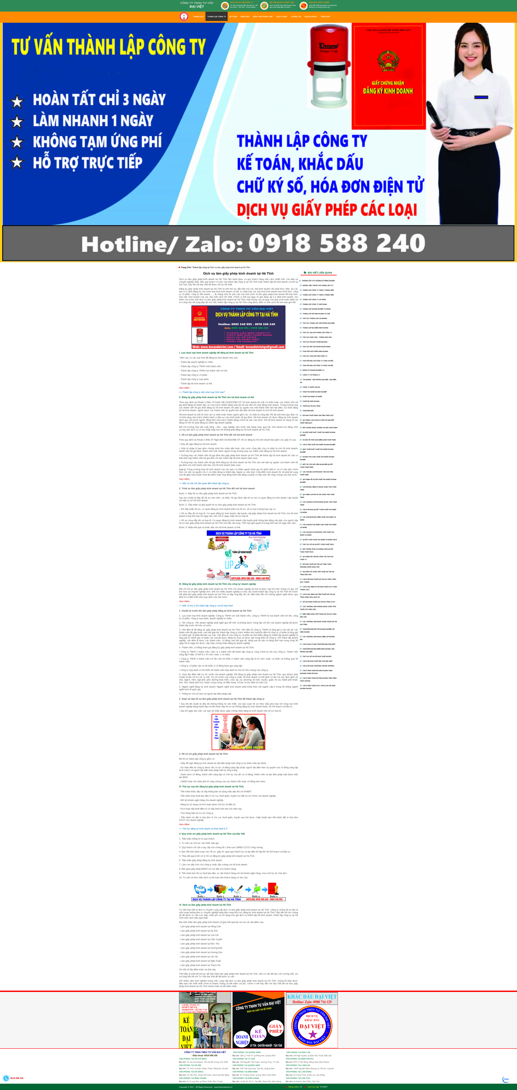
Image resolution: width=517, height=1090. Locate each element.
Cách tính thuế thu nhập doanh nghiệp (319, 444)
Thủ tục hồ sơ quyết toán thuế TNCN (318, 544)
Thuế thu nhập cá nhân (312, 396)
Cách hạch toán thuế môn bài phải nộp (319, 644)
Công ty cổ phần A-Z (311, 375)
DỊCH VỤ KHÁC (311, 17)
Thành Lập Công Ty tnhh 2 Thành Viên (318, 295)
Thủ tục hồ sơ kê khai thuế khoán (317, 656)
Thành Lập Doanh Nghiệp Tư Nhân (317, 309)
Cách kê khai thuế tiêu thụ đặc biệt (318, 661)
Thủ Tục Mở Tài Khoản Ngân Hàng (317, 346)
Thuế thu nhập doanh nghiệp (315, 392)
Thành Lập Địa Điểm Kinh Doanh (315, 328)
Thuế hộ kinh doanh (311, 401)
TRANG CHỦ (198, 17)
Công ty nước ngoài (311, 387)
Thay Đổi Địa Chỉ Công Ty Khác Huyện (318, 365)
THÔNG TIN (296, 17)
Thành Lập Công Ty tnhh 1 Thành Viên (318, 290)
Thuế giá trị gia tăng (311, 406)
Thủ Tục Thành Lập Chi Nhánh (315, 318)
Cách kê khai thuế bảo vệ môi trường (318, 666)
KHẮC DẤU (245, 17)
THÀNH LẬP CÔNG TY (216, 17)
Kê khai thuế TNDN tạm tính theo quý (318, 415)
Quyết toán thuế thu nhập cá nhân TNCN (320, 539)
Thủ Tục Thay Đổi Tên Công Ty (315, 356)
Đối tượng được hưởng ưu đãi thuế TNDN (320, 427)
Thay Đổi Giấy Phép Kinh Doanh (315, 351)
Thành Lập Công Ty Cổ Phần (314, 299)
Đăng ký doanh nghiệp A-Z (313, 370)
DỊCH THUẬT (281, 17)
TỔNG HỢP (325, 17)
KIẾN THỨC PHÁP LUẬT (263, 17)
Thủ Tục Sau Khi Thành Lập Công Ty (317, 332)
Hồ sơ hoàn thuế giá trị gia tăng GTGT (319, 602)
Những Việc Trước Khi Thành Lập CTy (318, 285)
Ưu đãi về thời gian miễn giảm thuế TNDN (319, 440)
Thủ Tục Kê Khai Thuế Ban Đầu (315, 342)
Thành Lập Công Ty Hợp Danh (315, 304)
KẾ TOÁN (233, 17)
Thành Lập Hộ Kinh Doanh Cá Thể (316, 314)
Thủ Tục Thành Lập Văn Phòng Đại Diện (319, 323)
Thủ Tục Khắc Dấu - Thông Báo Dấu (317, 337)
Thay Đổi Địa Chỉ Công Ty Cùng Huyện (318, 361)
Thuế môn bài (308, 410)
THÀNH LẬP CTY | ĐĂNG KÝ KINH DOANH (318, 281)
